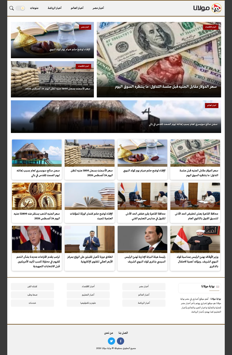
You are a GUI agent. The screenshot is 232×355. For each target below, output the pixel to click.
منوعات (34, 8)
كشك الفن (32, 286)
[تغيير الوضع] (20, 8)
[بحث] (11, 8)
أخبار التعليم (88, 294)
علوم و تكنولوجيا (88, 303)
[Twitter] (111, 341)
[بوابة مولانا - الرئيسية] (207, 8)
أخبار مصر (98, 8)
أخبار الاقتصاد (88, 286)
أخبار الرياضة (54, 8)
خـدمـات (32, 303)
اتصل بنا (123, 333)
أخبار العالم (77, 8)
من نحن (108, 333)
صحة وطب (32, 294)
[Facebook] (120, 341)
